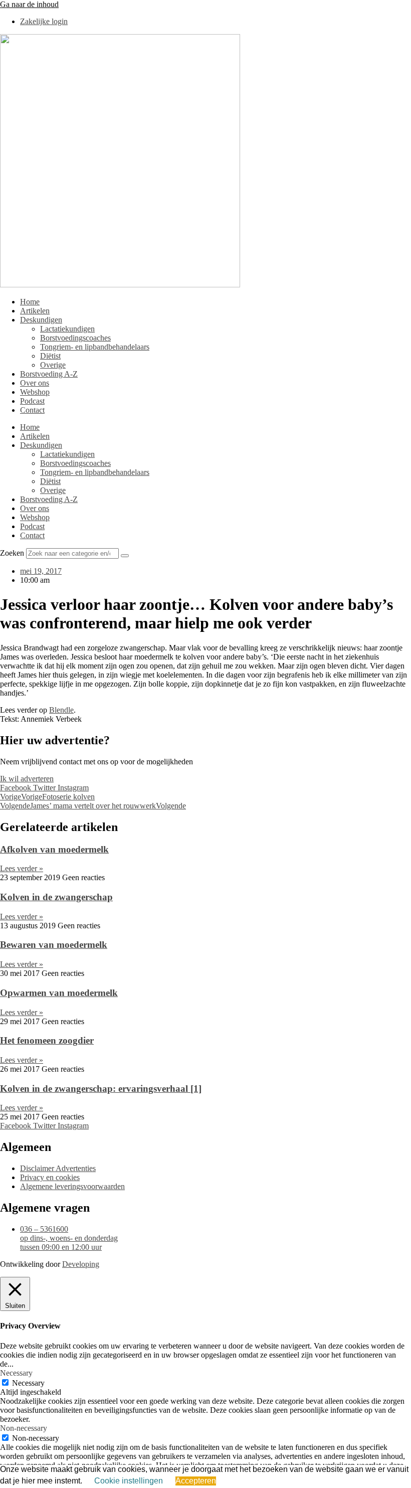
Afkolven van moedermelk (54, 849)
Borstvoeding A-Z (49, 374)
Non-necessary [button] (23, 1428)
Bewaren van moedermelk (53, 944)
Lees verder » (21, 868)
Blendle (61, 710)
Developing (80, 1264)
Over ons (34, 383)
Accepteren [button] (195, 1480)
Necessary (28, 1383)
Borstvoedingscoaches (75, 338)
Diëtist (50, 356)
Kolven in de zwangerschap (56, 897)
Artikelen (35, 310)
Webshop (35, 392)
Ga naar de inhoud (29, 4)
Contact (32, 410)
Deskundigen (41, 319)
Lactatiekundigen (67, 328)
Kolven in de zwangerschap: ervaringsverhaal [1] (100, 1088)
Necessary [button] (16, 1373)
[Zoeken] (125, 555)
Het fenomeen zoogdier (47, 1040)
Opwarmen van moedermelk (59, 992)
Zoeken (12, 553)
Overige (53, 365)
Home (30, 301)
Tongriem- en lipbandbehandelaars (94, 347)
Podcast (32, 401)
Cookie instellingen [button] (128, 1480)
